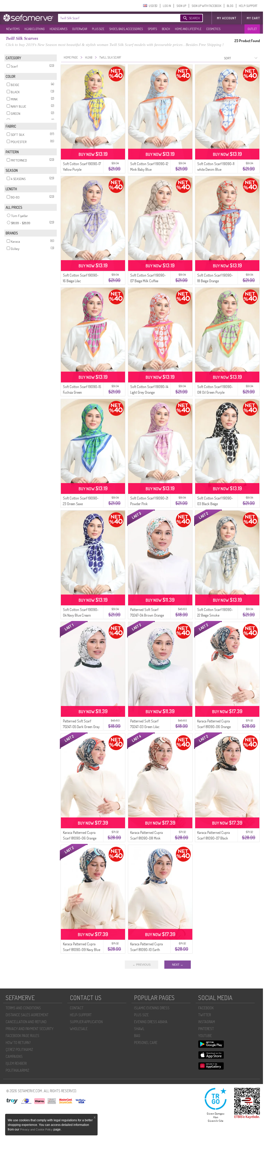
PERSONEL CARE (145, 1042)
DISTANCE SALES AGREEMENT (27, 1015)
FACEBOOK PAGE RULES (22, 1035)
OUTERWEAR (79, 29)
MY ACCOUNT (226, 18)
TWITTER (204, 1015)
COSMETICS (213, 29)
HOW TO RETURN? (18, 1042)
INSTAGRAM (206, 1022)
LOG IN (167, 6)
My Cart (253, 18)
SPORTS (152, 29)
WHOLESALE (79, 1028)
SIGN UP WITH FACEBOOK (206, 6)
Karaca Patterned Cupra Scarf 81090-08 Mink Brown (146, 838)
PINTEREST (206, 1028)
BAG (137, 1035)
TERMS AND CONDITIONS (23, 1008)
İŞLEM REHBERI (16, 1063)
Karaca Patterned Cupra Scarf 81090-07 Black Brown (213, 838)
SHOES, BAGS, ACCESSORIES (126, 29)
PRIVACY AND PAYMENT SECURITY (29, 1028)
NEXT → (177, 964)
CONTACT (76, 1008)
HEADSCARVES (58, 29)
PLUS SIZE (98, 29)
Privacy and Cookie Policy (36, 1129)
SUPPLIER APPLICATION (86, 1022)
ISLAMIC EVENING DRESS (151, 1008)
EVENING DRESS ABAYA (150, 1022)
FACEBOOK (206, 1008)
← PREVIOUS (141, 964)
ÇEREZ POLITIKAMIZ (19, 1049)
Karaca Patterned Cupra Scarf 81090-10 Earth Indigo (146, 949)
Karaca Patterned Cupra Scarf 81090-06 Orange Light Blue (214, 726)
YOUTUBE (205, 1035)
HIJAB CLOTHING (34, 29)
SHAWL (139, 1028)
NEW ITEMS (13, 29)
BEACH (166, 29)
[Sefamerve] (29, 18)
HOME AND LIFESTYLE (188, 29)
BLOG (230, 6)
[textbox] (114, 18)
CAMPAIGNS (14, 1056)
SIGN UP (181, 6)
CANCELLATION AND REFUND (26, 1022)
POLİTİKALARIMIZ (17, 1070)
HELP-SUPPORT (248, 6)
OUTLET (252, 29)
